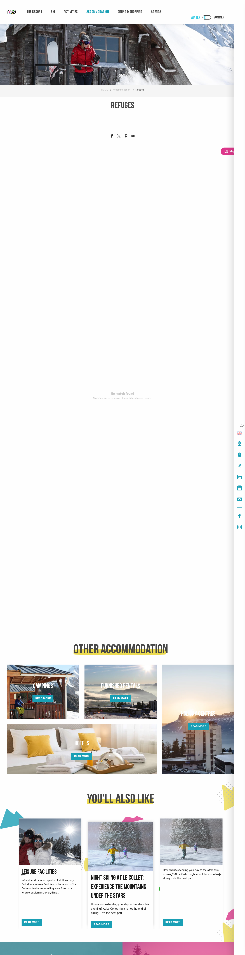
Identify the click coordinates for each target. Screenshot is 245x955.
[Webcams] (239, 443)
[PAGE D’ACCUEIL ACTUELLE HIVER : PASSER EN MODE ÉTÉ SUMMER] (206, 17)
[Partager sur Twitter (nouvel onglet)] (119, 136)
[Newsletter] (239, 499)
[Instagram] (239, 527)
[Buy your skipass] (239, 454)
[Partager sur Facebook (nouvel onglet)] (112, 136)
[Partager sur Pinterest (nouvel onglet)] (126, 136)
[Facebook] (239, 516)
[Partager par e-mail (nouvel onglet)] (133, 136)
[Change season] (207, 17)
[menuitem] (12, 12)
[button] (242, 425)
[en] (239, 433)
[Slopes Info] (239, 465)
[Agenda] (239, 488)
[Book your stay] (239, 476)
